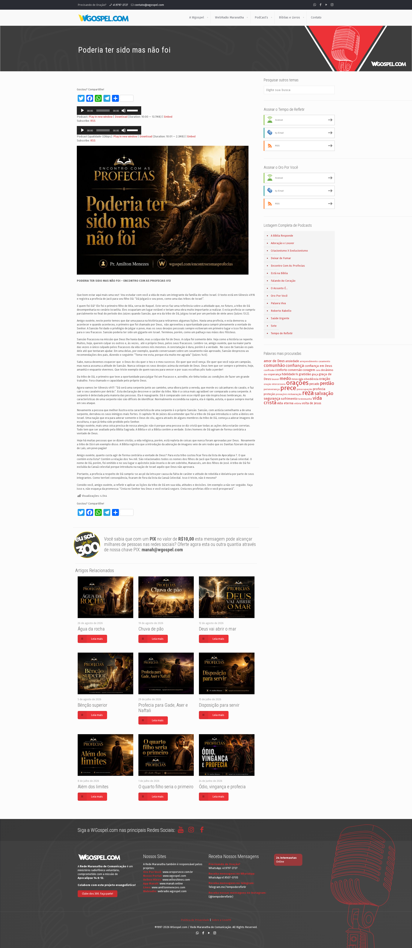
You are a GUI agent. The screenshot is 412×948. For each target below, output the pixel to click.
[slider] (133, 110)
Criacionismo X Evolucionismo (289, 250)
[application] (109, 110)
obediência (311, 379)
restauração (294, 394)
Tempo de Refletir (282, 333)
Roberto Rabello (281, 310)
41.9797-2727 (120, 4)
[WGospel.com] (103, 18)
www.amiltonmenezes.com (168, 887)
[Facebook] (320, 5)
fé (297, 374)
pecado (314, 384)
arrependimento (309, 361)
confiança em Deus (318, 366)
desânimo (327, 370)
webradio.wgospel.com (172, 891)
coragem (309, 370)
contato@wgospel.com (149, 4)
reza (308, 393)
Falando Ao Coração (283, 280)
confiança (295, 365)
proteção (269, 394)
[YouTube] (326, 5)
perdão (327, 383)
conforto (281, 370)
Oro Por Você (279, 295)
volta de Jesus (311, 403)
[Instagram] (332, 5)
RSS (92, 120)
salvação (324, 393)
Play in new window (100, 116)
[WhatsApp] (314, 5)
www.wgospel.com (174, 875)
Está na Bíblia (279, 273)
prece (288, 388)
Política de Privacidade (195, 920)
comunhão (274, 365)
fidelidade (288, 374)
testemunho (305, 398)
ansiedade (292, 361)
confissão (269, 370)
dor (266, 374)
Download (121, 116)
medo (285, 378)
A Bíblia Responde (282, 235)
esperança (274, 374)
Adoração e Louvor (282, 243)
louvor (275, 379)
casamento (324, 361)
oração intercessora (274, 384)
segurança (272, 399)
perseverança (272, 389)
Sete (274, 325)
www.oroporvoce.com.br (178, 872)
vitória (297, 403)
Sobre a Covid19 (221, 920)
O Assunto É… (279, 288)
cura (318, 370)
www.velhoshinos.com (176, 879)
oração (324, 379)
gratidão (305, 374)
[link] (207, 17)
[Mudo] (123, 110)
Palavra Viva (278, 303)
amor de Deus (274, 361)
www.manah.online (171, 883)
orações (297, 383)
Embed (168, 116)
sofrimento (289, 399)
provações (281, 394)
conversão (295, 370)
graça (315, 374)
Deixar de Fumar (281, 258)
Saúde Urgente (280, 318)
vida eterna (285, 403)
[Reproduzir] (82, 110)
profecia (319, 389)
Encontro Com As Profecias (288, 265)
